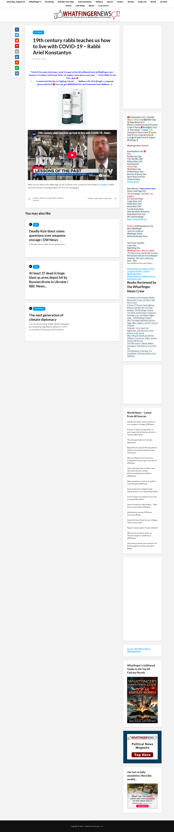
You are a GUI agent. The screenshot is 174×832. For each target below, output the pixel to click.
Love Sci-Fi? (103, 5)
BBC (36, 267)
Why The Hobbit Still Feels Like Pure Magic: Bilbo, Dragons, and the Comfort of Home (142, 323)
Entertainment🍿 (143, 125)
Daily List (142, 2)
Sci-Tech (163, 2)
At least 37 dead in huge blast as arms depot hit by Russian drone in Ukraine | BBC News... (48, 279)
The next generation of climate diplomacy (46, 317)
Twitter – (146, 130)
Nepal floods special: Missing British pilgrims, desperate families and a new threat (142, 450)
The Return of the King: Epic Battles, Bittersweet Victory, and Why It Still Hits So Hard (141, 300)
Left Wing (80, 5)
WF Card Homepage (135, 216)
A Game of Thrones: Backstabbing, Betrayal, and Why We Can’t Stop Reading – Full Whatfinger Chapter (140, 307)
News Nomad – (141, 188)
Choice (68, 5)
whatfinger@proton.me (140, 226)
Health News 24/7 (134, 204)
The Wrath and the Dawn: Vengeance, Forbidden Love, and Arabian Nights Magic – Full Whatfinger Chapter (142, 315)
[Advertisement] (142, 67)
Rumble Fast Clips (66, 2)
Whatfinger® (35, 2)
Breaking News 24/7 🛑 (136, 151)
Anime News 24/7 (134, 206)
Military (99, 2)
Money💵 (153, 125)
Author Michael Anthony (137, 219)
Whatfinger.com (97, 826)
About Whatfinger (134, 228)
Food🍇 (130, 137)
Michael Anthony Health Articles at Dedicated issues (141, 277)
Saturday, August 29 (16, 2)
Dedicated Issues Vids (136, 214)
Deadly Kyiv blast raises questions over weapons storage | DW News (47, 235)
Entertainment (84, 2)
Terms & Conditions (135, 231)
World (153, 2)
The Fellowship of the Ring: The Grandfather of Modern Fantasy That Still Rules (141, 353)
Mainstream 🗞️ (136, 130)
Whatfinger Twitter (134, 233)
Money (131, 2)
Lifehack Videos (133, 179)
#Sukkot (104, 184)
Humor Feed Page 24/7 (136, 191)
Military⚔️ (131, 125)
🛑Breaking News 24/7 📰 (137, 117)
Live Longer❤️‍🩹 (140, 135)
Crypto (130, 127)
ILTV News (38, 32)
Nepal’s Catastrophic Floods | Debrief (142, 528)
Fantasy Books (133, 182)
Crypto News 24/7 (134, 201)
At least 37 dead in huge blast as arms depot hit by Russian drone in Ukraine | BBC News (141, 432)
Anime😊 (150, 135)
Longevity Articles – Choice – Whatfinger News (139, 272)
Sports (110, 2)
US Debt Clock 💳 (141, 137)
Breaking (49, 2)
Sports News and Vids (136, 177)
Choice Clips (132, 166)
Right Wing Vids (133, 248)
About (91, 5)
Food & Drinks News (135, 209)
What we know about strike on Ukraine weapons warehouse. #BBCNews (139, 535)
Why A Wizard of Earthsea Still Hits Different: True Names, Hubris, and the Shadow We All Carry (142, 338)
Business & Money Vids (136, 174)
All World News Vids (135, 171)
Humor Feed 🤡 (144, 132)
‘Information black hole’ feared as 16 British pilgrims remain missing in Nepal (142, 546)
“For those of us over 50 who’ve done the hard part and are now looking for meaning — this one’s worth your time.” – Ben (142, 257)
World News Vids (134, 169)
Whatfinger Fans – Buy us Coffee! (140, 250)
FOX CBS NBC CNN (135, 159)
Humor (120, 2)
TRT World (39, 309)
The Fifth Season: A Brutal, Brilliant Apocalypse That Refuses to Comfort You (142, 346)
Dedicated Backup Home (137, 236)
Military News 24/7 (134, 161)
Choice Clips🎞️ (140, 119)
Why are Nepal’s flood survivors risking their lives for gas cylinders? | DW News (142, 460)
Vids (129, 154)
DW (36, 225)
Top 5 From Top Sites (135, 243)
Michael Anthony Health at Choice (141, 269)
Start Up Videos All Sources (138, 211)
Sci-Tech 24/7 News (135, 199)
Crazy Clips (131, 245)
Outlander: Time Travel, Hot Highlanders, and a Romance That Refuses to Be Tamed (140, 330)
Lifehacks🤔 (132, 132)
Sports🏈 (139, 127)
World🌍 (146, 127)
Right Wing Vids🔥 (137, 122)
